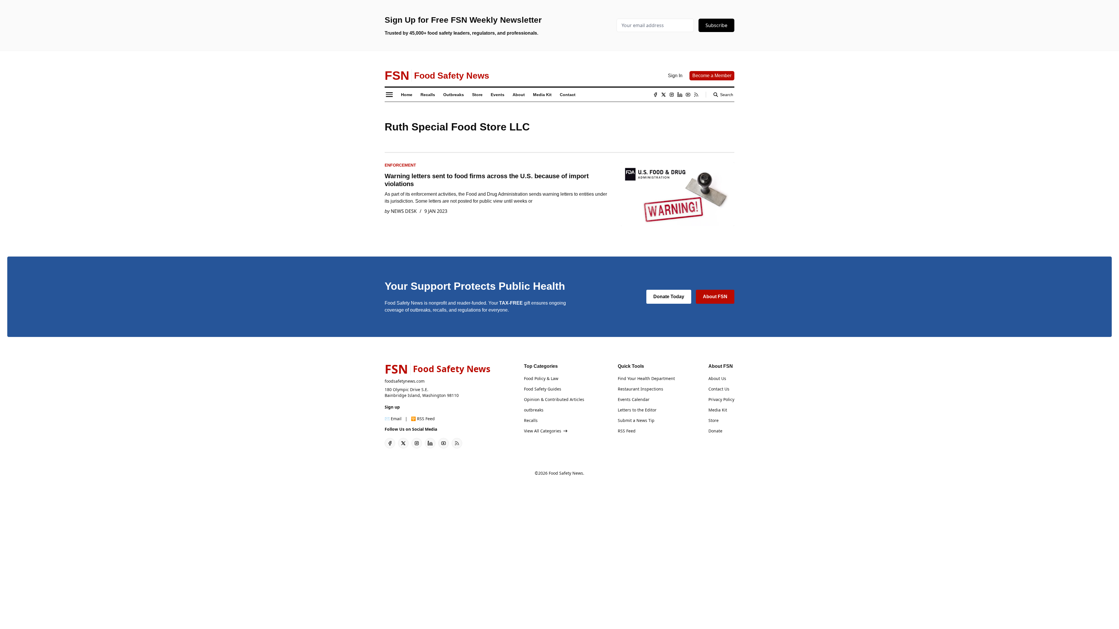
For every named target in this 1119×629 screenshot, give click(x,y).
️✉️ (393, 418)
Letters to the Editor (637, 410)
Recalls (531, 420)
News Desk (404, 211)
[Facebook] (655, 94)
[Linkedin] (679, 94)
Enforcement (400, 165)
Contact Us (718, 389)
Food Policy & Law (541, 378)
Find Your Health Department (646, 378)
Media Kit (717, 410)
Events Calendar (634, 399)
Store (713, 420)
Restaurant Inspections (640, 389)
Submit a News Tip (636, 420)
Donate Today (668, 296)
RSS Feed (627, 431)
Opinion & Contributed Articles (554, 399)
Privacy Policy (721, 399)
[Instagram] (671, 94)
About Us (717, 378)
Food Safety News (566, 473)
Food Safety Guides (542, 389)
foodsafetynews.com (405, 381)
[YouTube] (688, 94)
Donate (715, 431)
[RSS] (696, 94)
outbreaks (533, 410)
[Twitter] (663, 94)
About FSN (715, 296)
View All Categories (542, 431)
